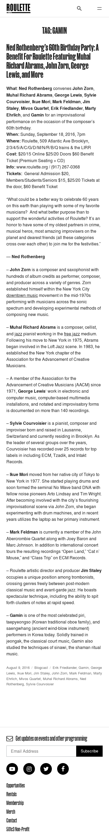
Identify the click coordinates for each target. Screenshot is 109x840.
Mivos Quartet (30, 678)
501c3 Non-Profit (17, 829)
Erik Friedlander (64, 667)
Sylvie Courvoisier (40, 684)
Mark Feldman (80, 673)
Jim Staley (42, 673)
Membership (15, 802)
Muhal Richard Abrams (60, 678)
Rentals (11, 794)
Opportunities (15, 785)
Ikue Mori (24, 673)
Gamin (84, 667)
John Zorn (59, 673)
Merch (10, 811)
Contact (11, 820)
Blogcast (41, 667)
